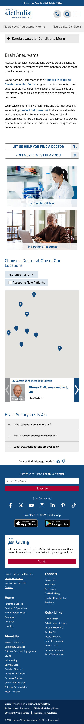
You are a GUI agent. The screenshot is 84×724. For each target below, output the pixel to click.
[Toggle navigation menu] (77, 14)
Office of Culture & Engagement (20, 651)
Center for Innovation (15, 682)
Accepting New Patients (29, 282)
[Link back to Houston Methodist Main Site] (18, 14)
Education (9, 617)
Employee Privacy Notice (45, 712)
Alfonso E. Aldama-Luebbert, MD (48, 389)
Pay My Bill (50, 632)
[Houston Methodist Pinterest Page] (63, 505)
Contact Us (50, 580)
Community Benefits (15, 647)
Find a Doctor (51, 618)
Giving (8, 656)
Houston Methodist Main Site (42, 3)
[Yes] (58, 461)
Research (9, 621)
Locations (9, 626)
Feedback (49, 602)
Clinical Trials (51, 645)
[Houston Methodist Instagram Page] (42, 505)
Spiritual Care (11, 664)
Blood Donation (12, 691)
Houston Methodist (14, 642)
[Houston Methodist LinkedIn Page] (52, 505)
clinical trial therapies (33, 110)
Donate (42, 561)
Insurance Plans (19, 274)
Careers (9, 587)
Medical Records (53, 636)
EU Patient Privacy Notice (17, 712)
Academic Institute (14, 578)
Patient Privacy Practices (17, 708)
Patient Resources (54, 641)
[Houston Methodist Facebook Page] (10, 505)
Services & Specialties (16, 608)
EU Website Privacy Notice (46, 708)
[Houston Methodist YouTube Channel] (31, 505)
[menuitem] (42, 3)
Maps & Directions (54, 627)
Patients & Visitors (14, 604)
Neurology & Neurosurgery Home (24, 26)
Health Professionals (15, 612)
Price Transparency (54, 654)
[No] (63, 461)
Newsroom (50, 589)
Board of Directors (14, 669)
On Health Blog (52, 593)
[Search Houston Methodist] (67, 14)
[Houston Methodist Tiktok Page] (73, 505)
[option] (42, 187)
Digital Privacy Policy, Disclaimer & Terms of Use (27, 703)
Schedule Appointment (56, 623)
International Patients (15, 583)
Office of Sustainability (16, 687)
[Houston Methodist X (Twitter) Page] (21, 505)
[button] (20, 304)
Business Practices (14, 678)
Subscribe (42, 488)
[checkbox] (26, 282)
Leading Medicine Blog (56, 598)
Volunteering (11, 660)
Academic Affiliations (15, 673)
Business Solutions (54, 650)
